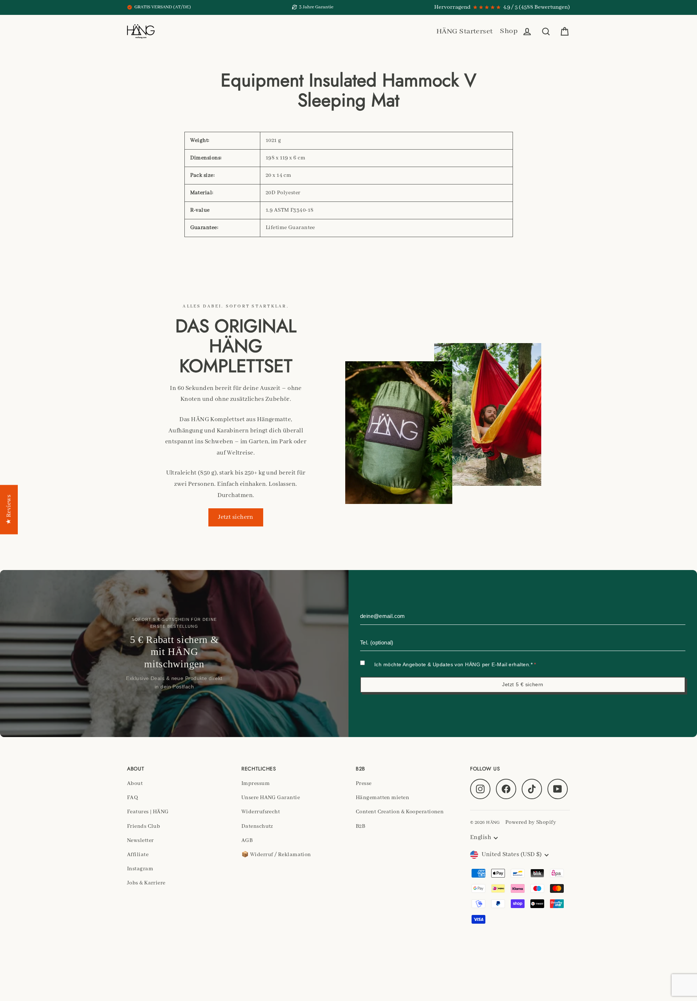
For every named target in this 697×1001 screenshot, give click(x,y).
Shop (509, 31)
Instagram (140, 869)
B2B (360, 826)
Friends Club (143, 826)
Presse (364, 783)
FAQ (132, 797)
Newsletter (140, 840)
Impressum (255, 783)
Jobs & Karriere (146, 883)
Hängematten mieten (382, 797)
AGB (247, 840)
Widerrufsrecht (260, 812)
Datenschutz (257, 826)
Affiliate (137, 854)
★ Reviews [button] (9, 509)
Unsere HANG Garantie (270, 797)
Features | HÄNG (148, 812)
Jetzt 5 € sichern (522, 684)
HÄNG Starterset (464, 31)
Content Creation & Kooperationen (400, 812)
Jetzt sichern (235, 517)
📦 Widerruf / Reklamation (276, 854)
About (135, 783)
